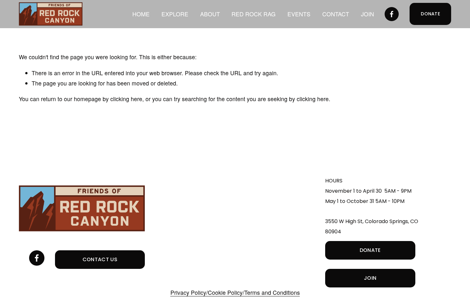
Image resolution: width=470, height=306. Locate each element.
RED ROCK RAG (253, 14)
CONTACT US (99, 259)
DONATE (430, 14)
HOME (141, 14)
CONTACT (335, 14)
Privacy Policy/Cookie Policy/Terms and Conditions (235, 292)
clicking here (126, 99)
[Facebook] (392, 14)
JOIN (367, 14)
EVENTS (298, 14)
